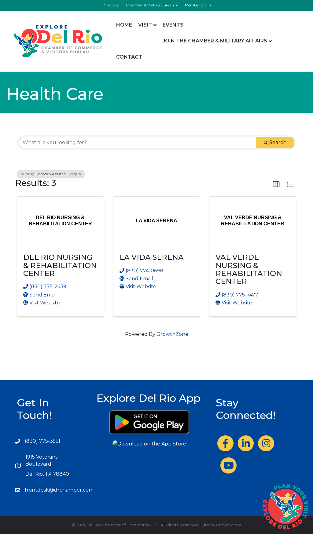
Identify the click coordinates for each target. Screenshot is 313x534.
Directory (110, 5)
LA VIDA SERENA (152, 257)
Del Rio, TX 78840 (47, 474)
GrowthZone (172, 334)
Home (124, 25)
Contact (129, 57)
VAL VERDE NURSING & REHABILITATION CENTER (248, 269)
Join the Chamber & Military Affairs (215, 41)
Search (277, 142)
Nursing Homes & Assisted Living (49, 174)
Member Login (198, 5)
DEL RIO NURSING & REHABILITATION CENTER (60, 265)
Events (173, 25)
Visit (145, 25)
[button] (276, 184)
